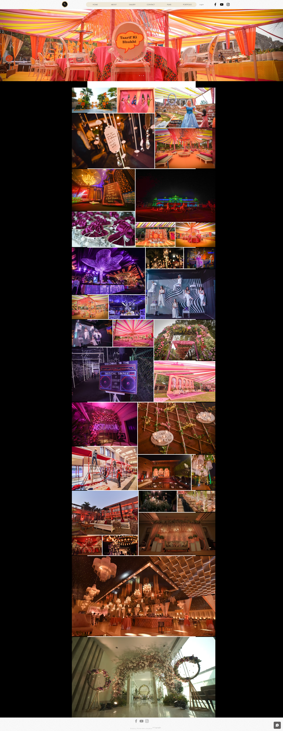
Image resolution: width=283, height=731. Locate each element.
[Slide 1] (139, 75)
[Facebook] (136, 721)
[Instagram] (147, 721)
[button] (187, 4)
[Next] (270, 45)
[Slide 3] (143, 75)
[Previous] (12, 45)
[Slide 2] (141, 75)
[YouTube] (141, 721)
